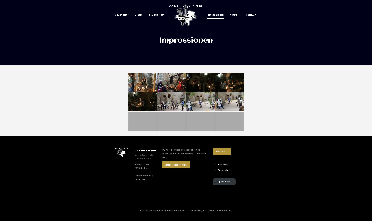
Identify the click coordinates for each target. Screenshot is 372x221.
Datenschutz (224, 170)
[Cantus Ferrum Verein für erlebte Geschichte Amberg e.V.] (186, 15)
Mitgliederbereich (224, 181)
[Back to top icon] (186, 203)
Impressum (223, 163)
